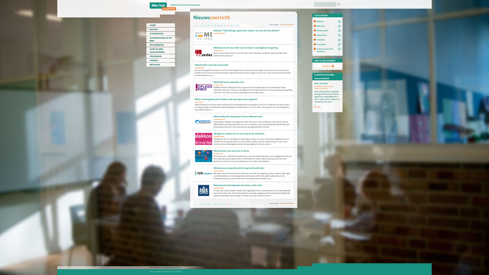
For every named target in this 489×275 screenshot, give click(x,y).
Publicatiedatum (289, 24)
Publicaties (328, 40)
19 (218, 25)
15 (204, 25)
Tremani (178, 272)
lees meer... (318, 107)
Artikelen (328, 21)
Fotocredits (166, 272)
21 (224, 25)
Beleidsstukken (328, 31)
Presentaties (328, 44)
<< (195, 25)
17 (211, 25)
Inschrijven (326, 66)
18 (214, 25)
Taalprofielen (328, 35)
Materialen (328, 26)
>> (238, 25)
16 (208, 25)
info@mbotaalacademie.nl (171, 268)
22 (228, 25)
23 (231, 25)
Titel (281, 24)
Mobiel (158, 272)
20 (221, 25)
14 (201, 25)
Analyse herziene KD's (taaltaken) (328, 50)
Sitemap (152, 272)
